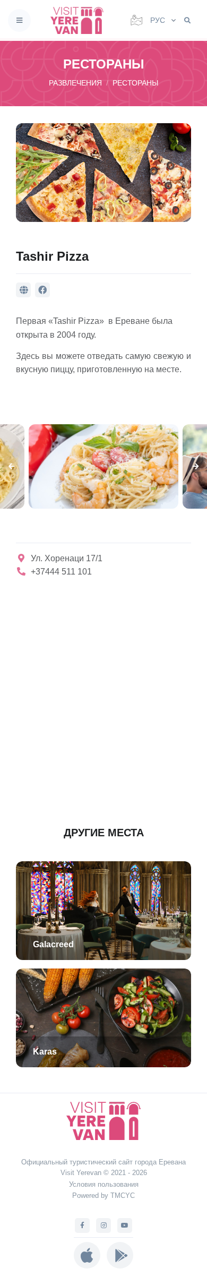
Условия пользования (104, 1184)
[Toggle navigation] (19, 20)
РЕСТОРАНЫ (135, 83)
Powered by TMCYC (103, 1195)
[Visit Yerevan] (80, 20)
